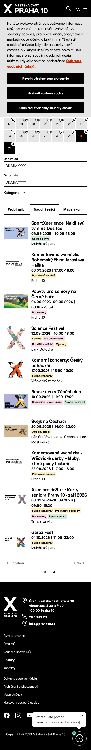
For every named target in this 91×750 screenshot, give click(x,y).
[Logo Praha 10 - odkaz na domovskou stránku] (33, 8)
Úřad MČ (9, 644)
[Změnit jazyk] (77, 8)
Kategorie (11, 193)
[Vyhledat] (68, 8)
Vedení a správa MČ (17, 652)
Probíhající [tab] (16, 209)
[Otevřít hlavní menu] (85, 8)
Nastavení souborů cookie (21, 702)
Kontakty (9, 668)
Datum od (11, 158)
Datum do (11, 175)
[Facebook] (7, 715)
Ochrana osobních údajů (20, 678)
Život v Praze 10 (14, 636)
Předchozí (17, 563)
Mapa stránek (13, 694)
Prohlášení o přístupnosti (21, 686)
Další (77, 563)
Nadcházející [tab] (44, 209)
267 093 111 (38, 617)
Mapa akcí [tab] (71, 209)
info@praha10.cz (42, 624)
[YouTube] (30, 715)
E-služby (9, 660)
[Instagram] (18, 715)
